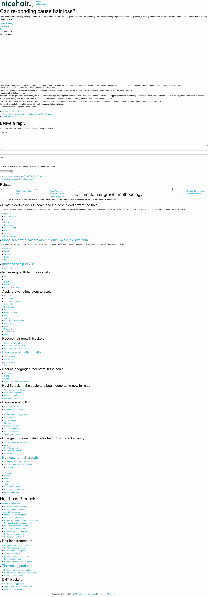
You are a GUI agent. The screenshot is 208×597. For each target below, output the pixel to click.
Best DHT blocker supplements (16, 415)
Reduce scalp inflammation (22, 352)
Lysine (6, 251)
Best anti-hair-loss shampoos (15, 506)
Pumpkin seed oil (11, 431)
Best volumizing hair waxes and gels (18, 570)
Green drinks (9, 484)
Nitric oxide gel (10, 216)
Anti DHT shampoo (11, 428)
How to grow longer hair (11, 116)
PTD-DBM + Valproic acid (14, 320)
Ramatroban (9, 359)
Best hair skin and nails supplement (18, 561)
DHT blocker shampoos (13, 589)
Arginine (7, 219)
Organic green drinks (12, 492)
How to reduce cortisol (12, 450)
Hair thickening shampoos (14, 517)
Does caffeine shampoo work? (16, 525)
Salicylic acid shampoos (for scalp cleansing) (21, 520)
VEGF (6, 279)
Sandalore (8, 296)
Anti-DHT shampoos (12, 512)
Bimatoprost (9, 307)
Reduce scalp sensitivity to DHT (16, 381)
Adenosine (8, 298)
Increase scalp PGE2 (18, 263)
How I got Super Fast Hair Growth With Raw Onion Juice (25, 176)
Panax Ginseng (10, 227)
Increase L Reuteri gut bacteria (16, 461)
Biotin (6, 257)
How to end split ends (10, 111)
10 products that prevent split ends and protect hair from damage (26, 114)
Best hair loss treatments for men (16, 556)
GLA (6, 445)
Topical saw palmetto (12, 434)
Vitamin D (8, 329)
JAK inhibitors (9, 356)
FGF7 (6, 282)
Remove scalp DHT (12, 406)
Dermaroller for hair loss (13, 395)
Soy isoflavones (10, 420)
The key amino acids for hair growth (18, 464)
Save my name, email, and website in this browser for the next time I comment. (30, 166)
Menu (38, 1)
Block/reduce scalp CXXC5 (14, 345)
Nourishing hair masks (13, 559)
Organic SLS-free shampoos (15, 514)
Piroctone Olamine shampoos (15, 523)
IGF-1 (6, 276)
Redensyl (8, 304)
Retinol (7, 230)
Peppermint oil (9, 362)
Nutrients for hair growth (20, 457)
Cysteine (7, 249)
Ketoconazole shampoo (13, 426)
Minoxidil (7, 214)
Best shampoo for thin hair (14, 534)
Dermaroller (8, 225)
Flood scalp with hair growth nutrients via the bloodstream (45, 239)
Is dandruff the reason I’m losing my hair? (18, 179)
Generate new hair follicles (14, 390)
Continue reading (6, 23)
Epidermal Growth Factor (13, 287)
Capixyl (7, 412)
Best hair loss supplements (14, 548)
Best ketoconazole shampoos (15, 509)
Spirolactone (9, 417)
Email (2, 157)
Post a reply (4, 26)
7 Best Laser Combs (12, 553)
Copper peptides (10, 312)
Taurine (7, 233)
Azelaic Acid (9, 331)
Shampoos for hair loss (11, 503)
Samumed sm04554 (12, 301)
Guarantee (101, 594)
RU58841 (8, 373)
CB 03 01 (8, 379)
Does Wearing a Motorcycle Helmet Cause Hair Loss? (57, 194)
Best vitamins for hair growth (15, 550)
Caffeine (7, 315)
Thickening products (17, 565)
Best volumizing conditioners (15, 575)
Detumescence (10, 236)
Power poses (9, 453)
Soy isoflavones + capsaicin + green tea (19, 442)
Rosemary (8, 323)
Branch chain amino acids (14, 489)
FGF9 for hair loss (11, 398)
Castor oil (8, 268)
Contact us (92, 594)
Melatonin (8, 334)
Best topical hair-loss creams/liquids (18, 545)
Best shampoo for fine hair (14, 537)
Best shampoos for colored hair (16, 531)
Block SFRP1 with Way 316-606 (16, 348)
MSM (6, 260)
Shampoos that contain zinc (15, 528)
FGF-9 (6, 284)
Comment (4, 132)
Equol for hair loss (11, 448)
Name (2, 149)
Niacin (6, 222)
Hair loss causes (41, 4)
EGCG (6, 376)
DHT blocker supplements (14, 584)
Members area (80, 594)
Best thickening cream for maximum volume (21, 573)
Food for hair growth (12, 486)
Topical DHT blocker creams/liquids (18, 586)
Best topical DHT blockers (14, 409)
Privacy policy (112, 594)
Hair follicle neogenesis (13, 392)
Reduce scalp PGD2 (12, 343)
